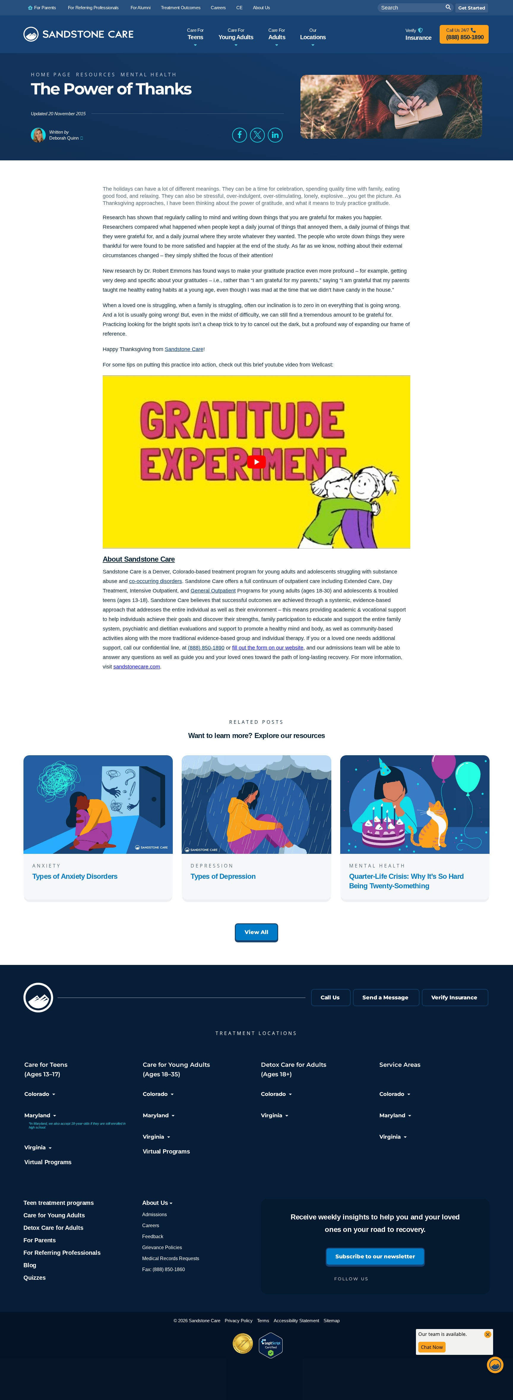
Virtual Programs (48, 1162)
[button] (239, 135)
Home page (51, 74)
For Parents (39, 1240)
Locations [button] (313, 34)
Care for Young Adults (54, 1215)
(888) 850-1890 (206, 648)
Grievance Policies (162, 1247)
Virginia (35, 1147)
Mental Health (149, 74)
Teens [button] (195, 34)
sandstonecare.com (136, 667)
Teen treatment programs (58, 1203)
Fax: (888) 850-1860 (163, 1269)
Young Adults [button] (235, 34)
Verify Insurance (454, 997)
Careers (150, 1225)
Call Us (330, 997)
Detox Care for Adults (53, 1227)
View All (256, 932)
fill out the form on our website (267, 648)
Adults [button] (276, 34)
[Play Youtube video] (257, 462)
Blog (29, 1265)
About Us (156, 1203)
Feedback (152, 1236)
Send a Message (385, 997)
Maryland (37, 1115)
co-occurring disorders (155, 581)
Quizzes (34, 1277)
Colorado (36, 1094)
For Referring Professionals (61, 1252)
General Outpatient (213, 591)
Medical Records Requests (170, 1258)
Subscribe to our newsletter (375, 1256)
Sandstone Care (184, 349)
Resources (96, 74)
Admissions (154, 1214)
